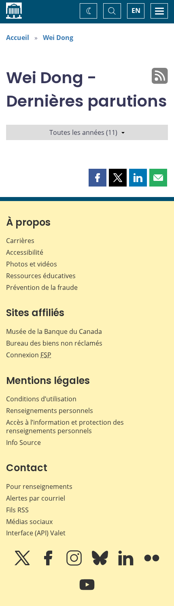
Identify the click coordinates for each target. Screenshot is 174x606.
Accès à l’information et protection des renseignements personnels (65, 426)
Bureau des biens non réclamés (54, 343)
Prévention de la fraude (42, 287)
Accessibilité (24, 252)
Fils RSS (17, 509)
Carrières (20, 240)
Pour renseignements (39, 486)
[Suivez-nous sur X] (23, 563)
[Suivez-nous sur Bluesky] (101, 563)
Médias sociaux (29, 521)
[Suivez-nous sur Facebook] (49, 563)
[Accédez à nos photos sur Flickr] (152, 563)
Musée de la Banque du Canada (54, 331)
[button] (97, 178)
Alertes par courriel (35, 498)
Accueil (17, 37)
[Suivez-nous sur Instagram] (75, 563)
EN (136, 10)
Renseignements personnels (49, 410)
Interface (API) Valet (36, 532)
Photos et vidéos (31, 264)
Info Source (23, 442)
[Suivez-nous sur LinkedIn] (127, 563)
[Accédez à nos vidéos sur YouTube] (87, 590)
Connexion (28, 354)
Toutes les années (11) (83, 132)
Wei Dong (58, 37)
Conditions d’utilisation (41, 398)
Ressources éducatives (41, 275)
